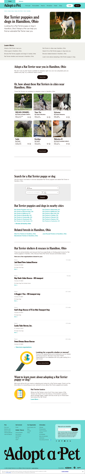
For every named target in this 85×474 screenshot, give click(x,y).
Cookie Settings (34, 468)
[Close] (82, 471)
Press (28, 432)
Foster (55, 5)
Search (42, 197)
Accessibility (42, 434)
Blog (28, 429)
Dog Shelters (18, 434)
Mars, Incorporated (43, 436)
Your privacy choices (44, 439)
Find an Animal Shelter (43, 363)
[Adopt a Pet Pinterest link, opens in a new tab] (62, 441)
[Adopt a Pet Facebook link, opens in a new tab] (56, 441)
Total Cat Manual (8, 434)
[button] (28, 117)
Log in (17, 439)
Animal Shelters (19, 432)
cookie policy (8, 472)
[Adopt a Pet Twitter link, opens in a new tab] (59, 441)
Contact (29, 430)
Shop (60, 5)
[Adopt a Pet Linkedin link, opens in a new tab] (70, 441)
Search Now (43, 77)
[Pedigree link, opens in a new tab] (74, 468)
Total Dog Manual (8, 432)
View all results (42, 151)
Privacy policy (42, 429)
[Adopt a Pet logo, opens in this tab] (42, 456)
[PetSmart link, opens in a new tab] (68, 468)
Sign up (77, 5)
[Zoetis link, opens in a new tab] (79, 467)
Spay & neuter (7, 430)
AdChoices (41, 438)
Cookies (41, 432)
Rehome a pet (7, 429)
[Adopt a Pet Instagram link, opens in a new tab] (67, 441)
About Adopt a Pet (31, 427)
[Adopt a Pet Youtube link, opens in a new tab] (65, 441)
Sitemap (41, 427)
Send (75, 429)
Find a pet (6, 427)
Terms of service (43, 430)
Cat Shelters (18, 436)
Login (69, 5)
